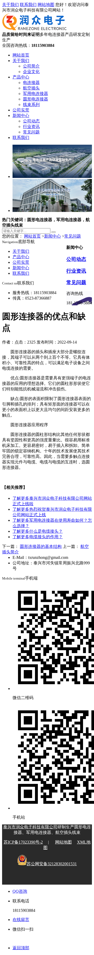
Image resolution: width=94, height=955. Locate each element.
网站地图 (46, 4)
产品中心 (21, 77)
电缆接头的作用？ (38, 537)
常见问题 (31, 132)
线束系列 (31, 104)
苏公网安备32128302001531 (52, 864)
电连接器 (31, 82)
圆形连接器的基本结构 (41, 546)
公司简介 (31, 66)
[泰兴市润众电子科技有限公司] (34, 29)
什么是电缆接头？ (38, 531)
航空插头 (31, 88)
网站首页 (21, 55)
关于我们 (10, 4)
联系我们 (28, 4)
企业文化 (31, 71)
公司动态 (31, 121)
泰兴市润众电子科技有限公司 (30, 827)
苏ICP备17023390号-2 (23, 842)
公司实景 (21, 110)
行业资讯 (31, 126)
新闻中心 (21, 115)
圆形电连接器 (35, 99)
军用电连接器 (35, 93)
